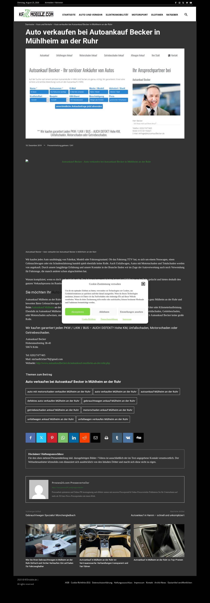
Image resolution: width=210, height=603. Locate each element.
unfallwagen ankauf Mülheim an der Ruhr (50, 419)
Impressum (127, 319)
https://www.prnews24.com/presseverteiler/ (67, 487)
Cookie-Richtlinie (89, 319)
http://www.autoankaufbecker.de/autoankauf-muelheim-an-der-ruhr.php (73, 363)
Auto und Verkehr (44, 24)
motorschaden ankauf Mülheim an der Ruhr (107, 410)
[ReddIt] (85, 438)
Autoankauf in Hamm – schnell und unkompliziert (157, 515)
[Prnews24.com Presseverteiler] (38, 489)
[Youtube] (191, 3)
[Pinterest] (52, 438)
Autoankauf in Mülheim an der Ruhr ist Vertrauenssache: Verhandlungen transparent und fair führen (104, 563)
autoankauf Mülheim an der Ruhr (159, 391)
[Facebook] (176, 3)
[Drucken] (106, 438)
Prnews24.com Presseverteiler (70, 482)
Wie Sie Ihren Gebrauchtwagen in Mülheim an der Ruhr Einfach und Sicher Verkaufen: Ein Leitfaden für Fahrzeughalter (49, 563)
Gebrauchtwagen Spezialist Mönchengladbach (50, 515)
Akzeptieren (77, 311)
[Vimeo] (187, 3)
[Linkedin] (74, 438)
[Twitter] (183, 3)
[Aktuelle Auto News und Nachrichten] (35, 13)
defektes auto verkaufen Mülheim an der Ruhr (53, 400)
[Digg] (139, 438)
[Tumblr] (117, 438)
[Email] (95, 438)
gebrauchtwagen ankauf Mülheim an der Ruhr (109, 400)
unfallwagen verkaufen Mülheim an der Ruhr (103, 419)
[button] (143, 284)
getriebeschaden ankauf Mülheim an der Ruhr (53, 410)
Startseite (29, 24)
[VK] (128, 438)
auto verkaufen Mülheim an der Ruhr (115, 391)
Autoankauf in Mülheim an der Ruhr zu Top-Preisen (158, 560)
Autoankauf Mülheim (43, 307)
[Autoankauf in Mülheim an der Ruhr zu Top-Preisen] (159, 540)
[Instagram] (179, 3)
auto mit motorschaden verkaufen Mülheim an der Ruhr (59, 391)
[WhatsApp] (63, 438)
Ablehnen (104, 311)
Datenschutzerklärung (109, 319)
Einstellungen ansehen (131, 311)
